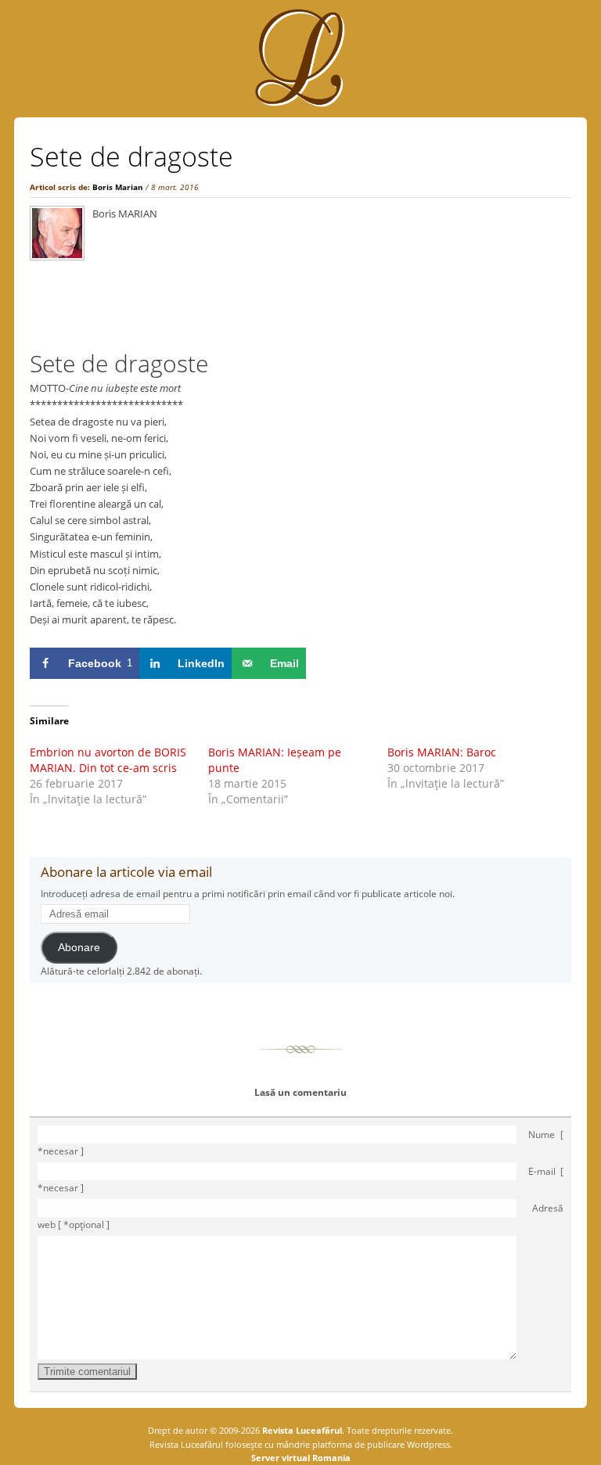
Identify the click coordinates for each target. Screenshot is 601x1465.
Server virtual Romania (301, 1457)
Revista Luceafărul (301, 1430)
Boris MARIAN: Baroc (441, 752)
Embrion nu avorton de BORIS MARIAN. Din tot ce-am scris (108, 760)
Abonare (79, 947)
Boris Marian (117, 186)
